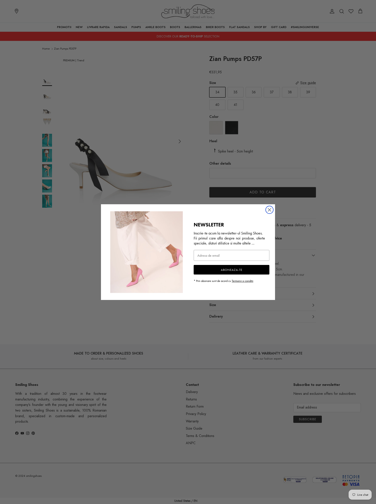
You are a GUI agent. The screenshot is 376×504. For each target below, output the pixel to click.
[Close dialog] (269, 210)
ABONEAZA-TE (231, 270)
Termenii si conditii (242, 281)
